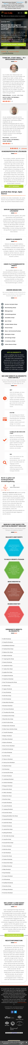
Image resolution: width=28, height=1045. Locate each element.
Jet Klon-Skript (6, 755)
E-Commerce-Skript (13, 51)
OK (21, 1043)
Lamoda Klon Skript (7, 829)
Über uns (12, 1007)
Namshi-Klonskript (7, 825)
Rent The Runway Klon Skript (10, 682)
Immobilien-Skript (9, 317)
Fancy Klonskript (7, 692)
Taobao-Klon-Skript (8, 668)
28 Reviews (24, 148)
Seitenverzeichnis (19, 1007)
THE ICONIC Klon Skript (8, 835)
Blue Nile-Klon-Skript (8, 719)
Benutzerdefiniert (14, 487)
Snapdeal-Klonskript (8, 675)
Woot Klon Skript (7, 886)
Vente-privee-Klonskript (9, 762)
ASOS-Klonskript (7, 698)
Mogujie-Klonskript (7, 785)
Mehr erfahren (13, 1043)
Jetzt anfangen (14, 186)
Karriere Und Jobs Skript (11, 304)
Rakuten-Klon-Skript (8, 652)
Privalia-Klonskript (7, 752)
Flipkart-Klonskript (7, 655)
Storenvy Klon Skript (8, 772)
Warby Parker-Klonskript (9, 725)
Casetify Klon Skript (7, 665)
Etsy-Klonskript (6, 872)
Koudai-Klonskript (7, 802)
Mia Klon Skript (6, 799)
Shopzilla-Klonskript (8, 642)
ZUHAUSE (3, 51)
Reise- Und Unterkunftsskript (13, 331)
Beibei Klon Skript (7, 795)
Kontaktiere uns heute (14, 935)
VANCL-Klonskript (7, 792)
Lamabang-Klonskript (8, 779)
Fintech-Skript (8, 327)
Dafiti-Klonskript (7, 638)
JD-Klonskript (6, 769)
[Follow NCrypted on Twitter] (15, 1011)
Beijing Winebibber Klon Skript (10, 815)
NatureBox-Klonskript (8, 702)
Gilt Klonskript (6, 879)
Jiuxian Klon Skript (7, 856)
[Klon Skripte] (6, 12)
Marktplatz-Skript (10, 334)
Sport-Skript (8, 321)
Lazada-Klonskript (7, 805)
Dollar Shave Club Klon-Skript (10, 729)
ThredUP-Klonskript (8, 732)
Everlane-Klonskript (8, 892)
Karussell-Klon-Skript (8, 842)
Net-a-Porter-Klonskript (8, 745)
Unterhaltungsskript (10, 314)
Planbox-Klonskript (7, 859)
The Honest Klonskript (8, 709)
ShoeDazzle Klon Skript (8, 715)
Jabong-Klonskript (7, 832)
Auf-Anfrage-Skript (10, 337)
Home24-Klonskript (7, 819)
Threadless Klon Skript (8, 712)
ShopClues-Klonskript (8, 678)
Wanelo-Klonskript (7, 662)
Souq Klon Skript (7, 839)
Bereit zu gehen (5, 488)
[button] (22, 13)
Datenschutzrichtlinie (22, 1002)
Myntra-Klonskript (7, 742)
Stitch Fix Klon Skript (8, 722)
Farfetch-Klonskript (7, 782)
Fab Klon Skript (6, 685)
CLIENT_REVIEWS (7, 99)
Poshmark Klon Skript (8, 648)
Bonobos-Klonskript (7, 705)
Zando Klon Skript (7, 822)
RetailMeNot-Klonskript (8, 645)
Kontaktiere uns (9, 1008)
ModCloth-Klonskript (8, 749)
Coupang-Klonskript (8, 809)
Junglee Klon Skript (7, 672)
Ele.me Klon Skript (7, 812)
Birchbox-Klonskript (8, 739)
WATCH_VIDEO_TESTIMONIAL (11, 97)
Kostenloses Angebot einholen (13, 44)
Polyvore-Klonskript (8, 759)
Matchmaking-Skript (10, 307)
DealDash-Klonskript (8, 882)
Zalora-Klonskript (7, 845)
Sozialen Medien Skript (11, 324)
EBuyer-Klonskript (7, 735)
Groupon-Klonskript (8, 876)
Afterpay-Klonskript (8, 889)
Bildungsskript (9, 311)
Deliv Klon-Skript (7, 695)
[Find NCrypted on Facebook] (12, 1011)
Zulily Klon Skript (7, 765)
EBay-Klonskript (7, 869)
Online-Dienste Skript (10, 344)
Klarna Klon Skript (7, 789)
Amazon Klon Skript (7, 862)
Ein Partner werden (18, 1008)
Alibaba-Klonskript (7, 866)
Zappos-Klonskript (7, 688)
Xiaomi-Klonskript (7, 775)
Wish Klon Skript (7, 849)
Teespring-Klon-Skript (8, 658)
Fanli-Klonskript (7, 852)
